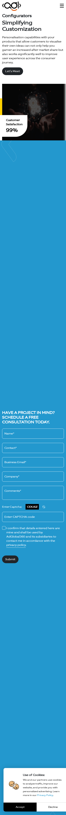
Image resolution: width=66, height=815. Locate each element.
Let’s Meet (12, 71)
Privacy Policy (45, 795)
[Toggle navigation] (62, 6)
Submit (10, 559)
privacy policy (16, 545)
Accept (20, 807)
